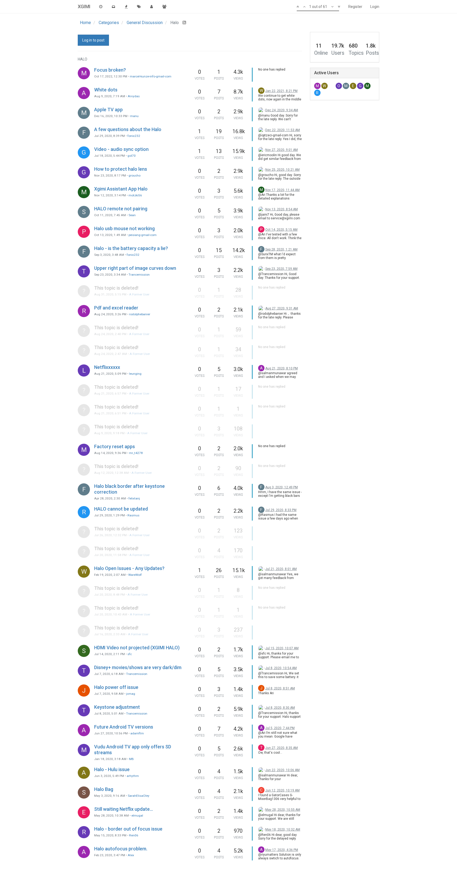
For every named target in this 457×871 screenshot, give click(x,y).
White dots (105, 89)
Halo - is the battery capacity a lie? (131, 248)
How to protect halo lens (120, 169)
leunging (135, 374)
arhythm (133, 776)
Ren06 (133, 835)
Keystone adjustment (117, 707)
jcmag (130, 694)
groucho (134, 175)
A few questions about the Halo (127, 129)
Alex (131, 855)
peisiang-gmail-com (143, 235)
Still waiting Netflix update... (123, 809)
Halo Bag (103, 789)
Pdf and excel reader (116, 308)
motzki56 (135, 195)
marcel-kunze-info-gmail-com (150, 76)
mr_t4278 (136, 453)
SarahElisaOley (138, 796)
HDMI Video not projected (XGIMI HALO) (137, 647)
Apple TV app (108, 109)
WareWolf (135, 575)
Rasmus (133, 515)
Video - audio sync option (121, 149)
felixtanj (134, 498)
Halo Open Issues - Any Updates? (129, 568)
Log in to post (93, 40)
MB (131, 759)
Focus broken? (110, 70)
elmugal (137, 815)
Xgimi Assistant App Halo (121, 189)
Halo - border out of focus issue (128, 829)
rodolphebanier (139, 314)
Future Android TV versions (123, 727)
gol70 (131, 155)
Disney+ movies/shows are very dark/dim (137, 667)
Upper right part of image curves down (135, 268)
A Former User (139, 294)
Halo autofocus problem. (120, 848)
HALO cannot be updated (121, 509)
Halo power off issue (116, 687)
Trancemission (139, 274)
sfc (129, 654)
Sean (132, 215)
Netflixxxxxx (107, 367)
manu (134, 116)
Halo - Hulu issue (112, 769)
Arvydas (134, 96)
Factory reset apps (114, 446)
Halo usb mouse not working (124, 228)
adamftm (137, 733)
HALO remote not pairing (120, 208)
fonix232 (133, 136)
